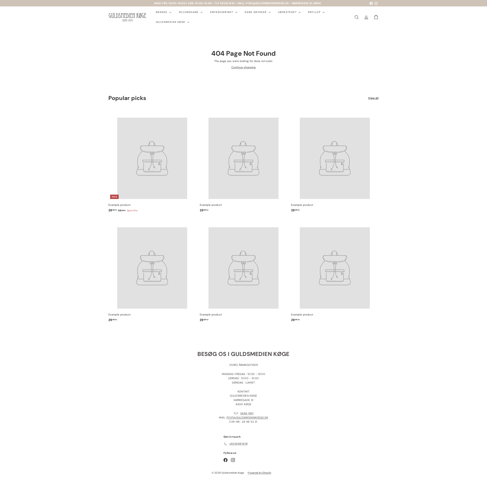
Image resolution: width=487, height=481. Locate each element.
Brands (162, 12)
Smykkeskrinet (222, 12)
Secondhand (189, 12)
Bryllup (314, 12)
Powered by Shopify (259, 472)
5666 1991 (246, 413)
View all (373, 98)
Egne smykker (256, 12)
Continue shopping (243, 67)
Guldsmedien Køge (171, 22)
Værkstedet (288, 12)
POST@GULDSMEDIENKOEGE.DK (247, 417)
